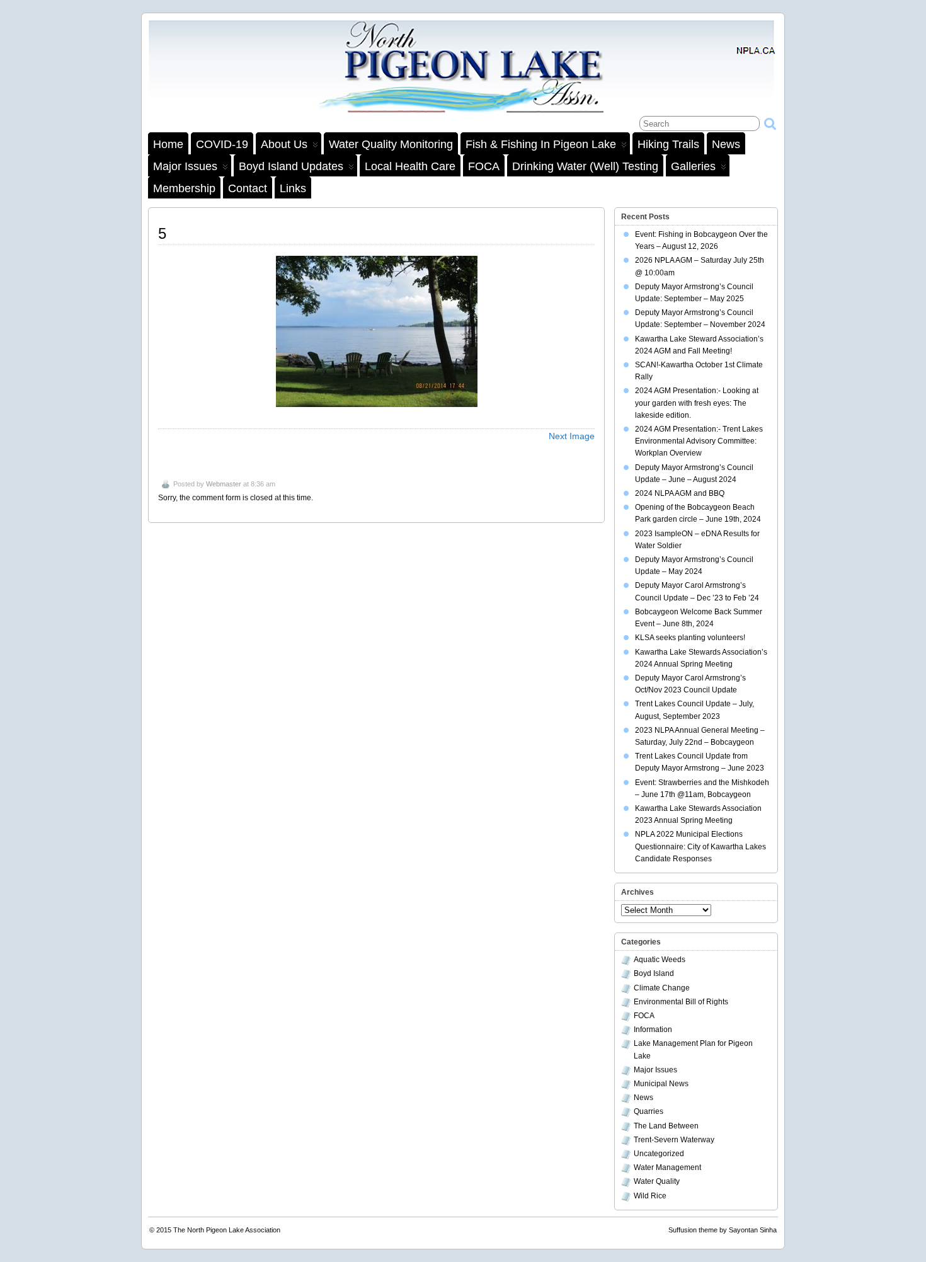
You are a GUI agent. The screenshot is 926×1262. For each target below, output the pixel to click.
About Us (284, 144)
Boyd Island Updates (291, 166)
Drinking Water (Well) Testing (585, 166)
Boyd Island (654, 973)
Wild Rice (650, 1195)
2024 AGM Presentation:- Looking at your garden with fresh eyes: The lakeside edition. (696, 402)
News (726, 144)
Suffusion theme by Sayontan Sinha (722, 1230)
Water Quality (657, 1181)
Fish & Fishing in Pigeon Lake (541, 144)
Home (168, 144)
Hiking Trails (668, 144)
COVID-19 (222, 144)
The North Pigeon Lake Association (226, 1230)
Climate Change (662, 988)
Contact (247, 188)
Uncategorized (659, 1153)
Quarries (648, 1111)
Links (293, 188)
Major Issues (185, 166)
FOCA (484, 166)
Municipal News (661, 1083)
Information (653, 1029)
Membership (184, 188)
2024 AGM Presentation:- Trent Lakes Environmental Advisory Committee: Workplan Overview (699, 441)
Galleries (693, 166)
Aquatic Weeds (659, 959)
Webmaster (223, 484)
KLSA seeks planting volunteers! (690, 637)
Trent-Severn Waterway (674, 1139)
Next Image (572, 436)
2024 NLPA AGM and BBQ (679, 493)
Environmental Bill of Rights (681, 1001)
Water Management (667, 1167)
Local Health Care (410, 166)
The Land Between (666, 1125)
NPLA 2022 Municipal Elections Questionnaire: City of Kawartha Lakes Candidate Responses (700, 846)
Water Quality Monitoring (391, 144)
